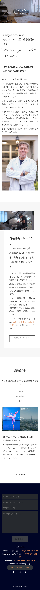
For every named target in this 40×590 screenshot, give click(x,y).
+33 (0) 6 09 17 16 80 (29, 551)
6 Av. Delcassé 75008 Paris (24, 560)
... (21, 458)
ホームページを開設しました (18, 436)
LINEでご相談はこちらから (20, 567)
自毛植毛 (20, 413)
